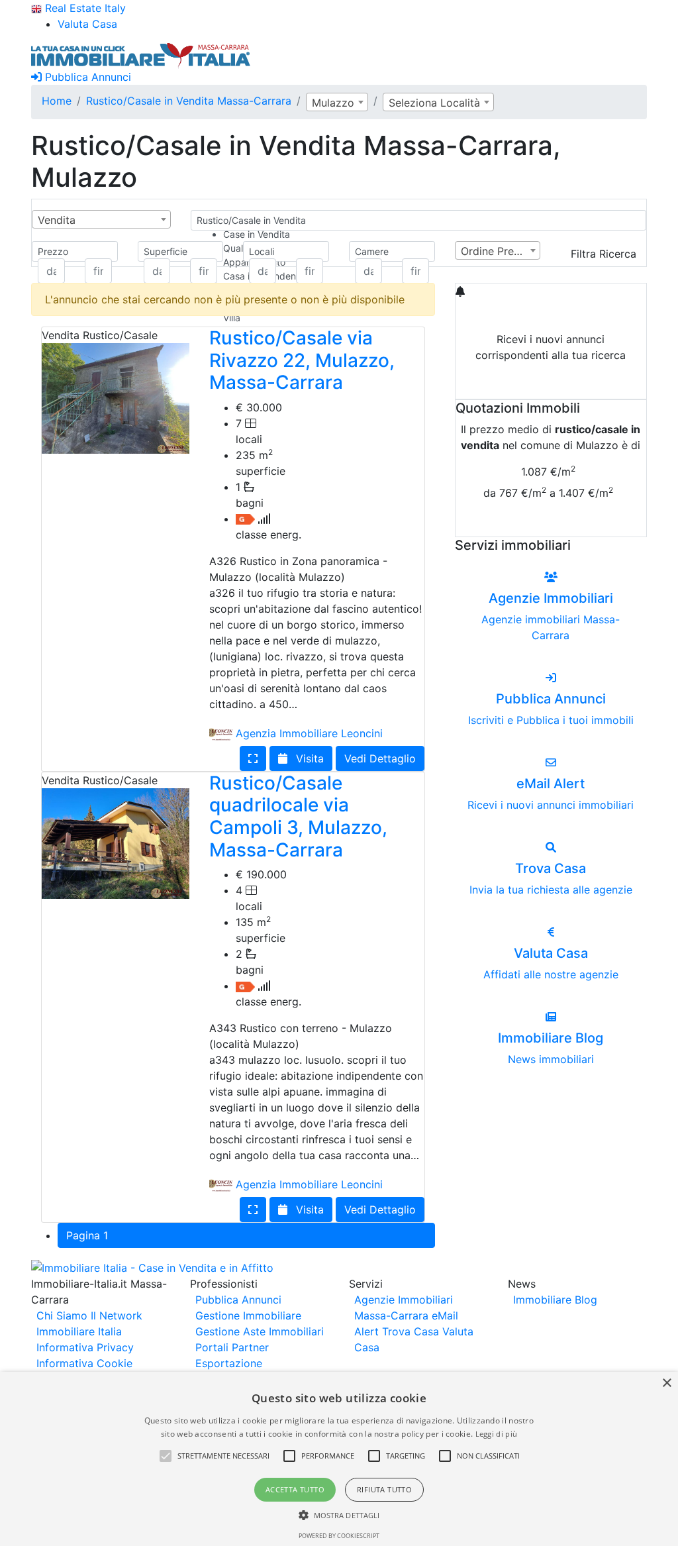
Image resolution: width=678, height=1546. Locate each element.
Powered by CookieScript (339, 1535)
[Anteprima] (253, 758)
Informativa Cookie (84, 1363)
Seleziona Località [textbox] (434, 102)
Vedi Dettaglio (380, 758)
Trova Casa (410, 1331)
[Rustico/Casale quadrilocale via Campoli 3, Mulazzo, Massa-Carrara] (115, 842)
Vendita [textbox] (56, 220)
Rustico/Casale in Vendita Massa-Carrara (188, 100)
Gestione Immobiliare (248, 1315)
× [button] (666, 1383)
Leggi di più (496, 1434)
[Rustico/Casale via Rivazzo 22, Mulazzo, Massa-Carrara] (115, 397)
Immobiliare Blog (555, 1299)
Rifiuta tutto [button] (384, 1489)
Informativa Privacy (85, 1347)
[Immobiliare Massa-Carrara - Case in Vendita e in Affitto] (141, 54)
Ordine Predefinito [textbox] (500, 251)
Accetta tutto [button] (295, 1489)
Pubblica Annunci (86, 76)
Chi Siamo (61, 1315)
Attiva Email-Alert (551, 386)
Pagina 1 (87, 1235)
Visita (308, 758)
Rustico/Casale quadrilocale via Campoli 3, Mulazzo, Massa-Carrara (298, 816)
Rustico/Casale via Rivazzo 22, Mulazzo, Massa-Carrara (302, 360)
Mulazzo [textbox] (333, 102)
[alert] (339, 1459)
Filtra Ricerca (603, 253)
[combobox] (337, 102)
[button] (165, 1456)
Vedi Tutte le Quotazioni (551, 524)
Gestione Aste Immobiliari (259, 1331)
